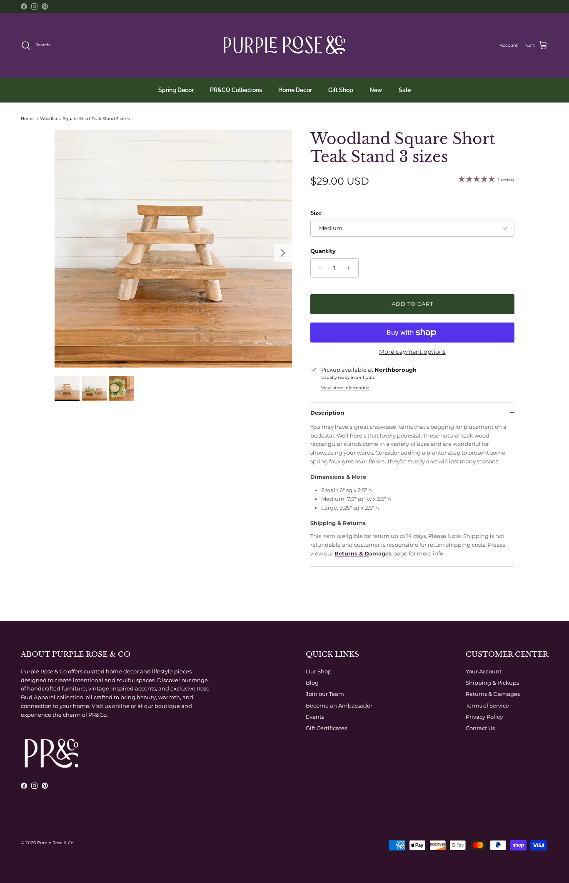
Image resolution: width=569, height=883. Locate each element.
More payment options (412, 351)
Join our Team (325, 693)
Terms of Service (487, 705)
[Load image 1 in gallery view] (173, 249)
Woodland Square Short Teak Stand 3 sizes (85, 118)
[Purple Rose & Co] (284, 45)
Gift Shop (340, 90)
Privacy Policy (484, 716)
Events (315, 716)
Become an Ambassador (339, 705)
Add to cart (412, 303)
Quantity (323, 251)
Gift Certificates (326, 728)
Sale (405, 90)
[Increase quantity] (351, 268)
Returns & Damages (493, 693)
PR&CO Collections (236, 90)
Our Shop (319, 671)
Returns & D (351, 553)
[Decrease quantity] (318, 268)
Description (327, 412)
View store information (345, 387)
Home (27, 118)
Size (316, 212)
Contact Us (480, 728)
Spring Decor (176, 90)
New (375, 90)
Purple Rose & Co (55, 842)
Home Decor (295, 90)
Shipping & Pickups (492, 682)
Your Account (484, 671)
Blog (312, 682)
